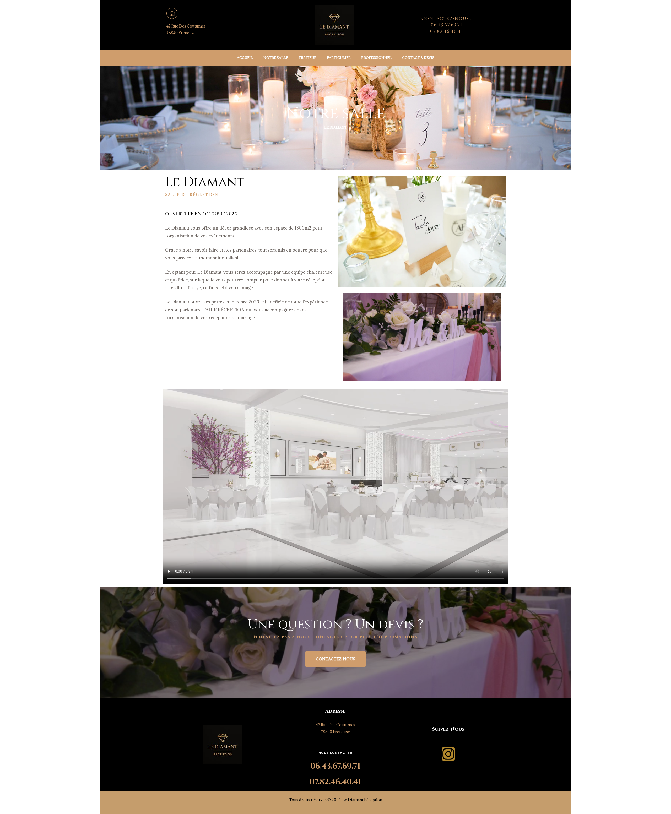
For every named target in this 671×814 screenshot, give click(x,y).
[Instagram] (448, 754)
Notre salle (275, 58)
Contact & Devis (418, 58)
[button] (335, 659)
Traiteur (307, 58)
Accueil (245, 58)
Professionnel (376, 58)
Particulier (339, 58)
